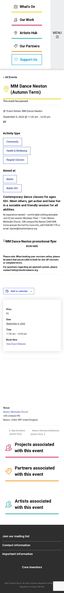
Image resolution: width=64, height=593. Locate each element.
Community (12, 141)
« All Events (10, 77)
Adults (9, 179)
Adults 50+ (12, 188)
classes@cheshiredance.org (23, 228)
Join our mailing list (15, 536)
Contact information (16, 545)
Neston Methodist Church (15, 411)
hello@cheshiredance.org (24, 270)
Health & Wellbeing (16, 150)
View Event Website (16, 343)
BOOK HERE (32, 246)
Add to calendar (19, 291)
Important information (17, 554)
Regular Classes (15, 159)
